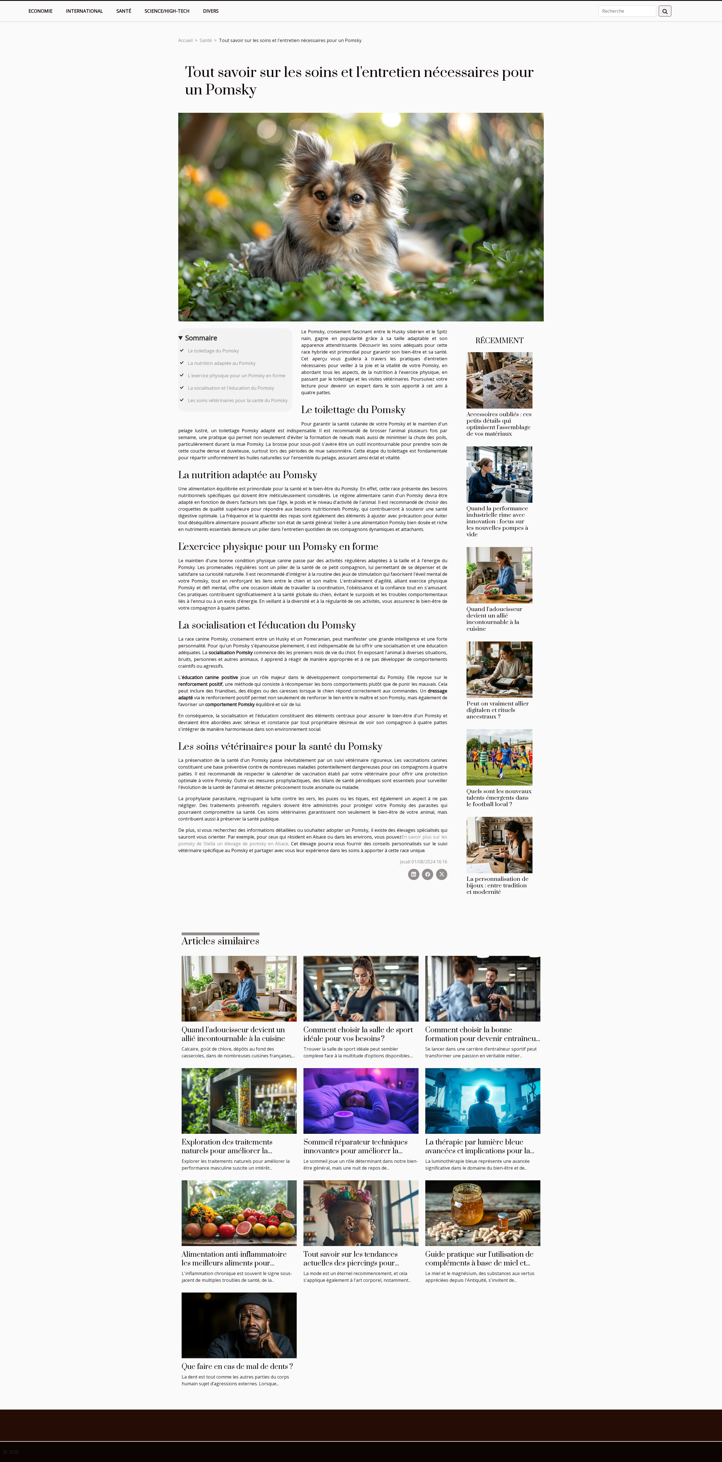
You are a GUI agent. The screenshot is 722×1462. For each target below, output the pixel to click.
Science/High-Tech (167, 11)
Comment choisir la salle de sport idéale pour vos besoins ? (358, 1034)
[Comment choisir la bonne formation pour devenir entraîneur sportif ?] (482, 988)
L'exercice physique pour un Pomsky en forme (236, 375)
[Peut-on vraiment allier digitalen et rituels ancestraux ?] (499, 669)
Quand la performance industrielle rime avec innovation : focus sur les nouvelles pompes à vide (497, 521)
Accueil (185, 40)
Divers (211, 11)
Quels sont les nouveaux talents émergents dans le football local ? (499, 798)
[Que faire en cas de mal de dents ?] (239, 1325)
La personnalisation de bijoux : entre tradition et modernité (497, 886)
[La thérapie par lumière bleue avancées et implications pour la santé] (482, 1100)
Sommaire (201, 337)
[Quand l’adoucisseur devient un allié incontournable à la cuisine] (499, 575)
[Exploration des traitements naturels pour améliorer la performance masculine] (239, 1100)
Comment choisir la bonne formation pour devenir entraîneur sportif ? (482, 1039)
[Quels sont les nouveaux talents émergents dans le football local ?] (499, 757)
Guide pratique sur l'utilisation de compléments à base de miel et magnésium (479, 1263)
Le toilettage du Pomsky (213, 351)
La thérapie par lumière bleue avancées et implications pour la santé (477, 1151)
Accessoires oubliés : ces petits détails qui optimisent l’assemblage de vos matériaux (499, 424)
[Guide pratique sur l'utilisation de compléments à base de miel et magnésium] (482, 1213)
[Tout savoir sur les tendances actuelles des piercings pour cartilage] (361, 1213)
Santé (123, 11)
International (84, 11)
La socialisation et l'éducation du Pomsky (231, 388)
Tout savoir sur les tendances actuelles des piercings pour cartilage (350, 1263)
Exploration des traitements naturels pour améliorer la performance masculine (227, 1151)
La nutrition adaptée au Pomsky (222, 363)
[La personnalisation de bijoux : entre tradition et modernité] (499, 844)
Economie (40, 11)
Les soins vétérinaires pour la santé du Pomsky (238, 400)
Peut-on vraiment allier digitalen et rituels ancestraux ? (497, 710)
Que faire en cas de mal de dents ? (237, 1366)
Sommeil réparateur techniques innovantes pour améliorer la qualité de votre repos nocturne (355, 1151)
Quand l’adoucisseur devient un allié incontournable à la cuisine (494, 619)
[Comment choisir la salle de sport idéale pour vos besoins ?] (361, 988)
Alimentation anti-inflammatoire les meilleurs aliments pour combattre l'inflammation (234, 1263)
